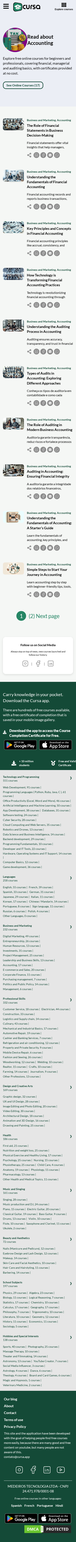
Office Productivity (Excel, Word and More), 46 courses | (37, 800)
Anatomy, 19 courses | (16, 1169)
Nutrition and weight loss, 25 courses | (26, 1150)
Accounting (64, 120)
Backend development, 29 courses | (24, 839)
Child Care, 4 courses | (51, 1164)
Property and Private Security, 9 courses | (28, 1047)
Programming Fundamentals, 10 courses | (28, 844)
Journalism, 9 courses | (44, 1071)
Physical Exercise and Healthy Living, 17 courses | (32, 1155)
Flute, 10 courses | (14, 1223)
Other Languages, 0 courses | (20, 916)
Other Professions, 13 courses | (22, 1076)
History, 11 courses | (15, 1321)
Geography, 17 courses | (45, 1307)
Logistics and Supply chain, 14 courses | (26, 1019)
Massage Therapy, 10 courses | (21, 1351)
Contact (10, 1413)
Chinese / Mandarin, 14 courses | (48, 901)
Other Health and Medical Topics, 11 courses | (30, 1179)
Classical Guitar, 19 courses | (20, 1214)
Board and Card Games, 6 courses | (50, 1375)
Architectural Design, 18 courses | (23, 1115)
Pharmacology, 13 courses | (19, 1174)
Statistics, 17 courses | (16, 1302)
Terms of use (13, 1420)
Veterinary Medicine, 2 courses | (22, 1385)
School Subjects (12, 1284)
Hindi (59, 1505)
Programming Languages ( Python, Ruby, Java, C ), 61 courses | (34, 794)
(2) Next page (44, 616)
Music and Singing (14, 1191)
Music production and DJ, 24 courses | (26, 1204)
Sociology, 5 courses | (15, 1326)
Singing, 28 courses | (15, 1199)
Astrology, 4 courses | (16, 1370)
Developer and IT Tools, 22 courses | (24, 848)
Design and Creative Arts (18, 1088)
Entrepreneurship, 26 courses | (21, 941)
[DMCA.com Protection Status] (47, 1529)
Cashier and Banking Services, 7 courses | (27, 1038)
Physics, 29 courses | (15, 1292)
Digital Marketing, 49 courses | (21, 936)
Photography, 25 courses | (43, 1346)
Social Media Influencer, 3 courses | (24, 1365)
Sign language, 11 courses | (48, 906)
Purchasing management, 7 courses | (25, 979)
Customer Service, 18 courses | (21, 1009)
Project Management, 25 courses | (23, 955)
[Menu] (6, 6)
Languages (10, 878)
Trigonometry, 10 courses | (48, 1312)
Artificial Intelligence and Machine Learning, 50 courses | (37, 805)
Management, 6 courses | (18, 989)
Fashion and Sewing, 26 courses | (22, 1057)
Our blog (10, 1399)
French (29, 1505)
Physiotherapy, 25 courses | (19, 1164)
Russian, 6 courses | (14, 911)
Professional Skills (14, 1000)
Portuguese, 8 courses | (17, 906)
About (9, 1406)
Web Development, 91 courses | (22, 787)
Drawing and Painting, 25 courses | (24, 1125)
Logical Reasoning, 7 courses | (47, 1297)
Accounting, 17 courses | (18, 965)
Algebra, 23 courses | (41, 1292)
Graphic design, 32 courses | (20, 1096)
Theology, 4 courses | (15, 1375)
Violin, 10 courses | (39, 1218)
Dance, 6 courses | (41, 1370)
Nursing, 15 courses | (46, 1160)
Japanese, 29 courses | (16, 896)
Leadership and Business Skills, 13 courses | (29, 960)
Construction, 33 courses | (19, 1014)
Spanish (16, 1505)
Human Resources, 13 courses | (22, 945)
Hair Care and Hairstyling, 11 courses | (26, 1267)
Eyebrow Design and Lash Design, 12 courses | (30, 1253)
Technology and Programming (21, 778)
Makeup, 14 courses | (15, 1258)
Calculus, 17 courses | (16, 1307)
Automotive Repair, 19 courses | (22, 1033)
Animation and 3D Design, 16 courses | (26, 1120)
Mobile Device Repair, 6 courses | (23, 1052)
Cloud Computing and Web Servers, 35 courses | (32, 824)
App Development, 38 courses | (22, 810)
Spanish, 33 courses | (15, 892)
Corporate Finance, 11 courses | (22, 974)
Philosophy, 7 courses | (16, 1312)
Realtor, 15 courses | (15, 1066)
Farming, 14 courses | (16, 1071)
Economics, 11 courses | (43, 1321)
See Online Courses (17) (23, 85)
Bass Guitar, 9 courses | (53, 1214)
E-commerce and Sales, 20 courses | (24, 969)
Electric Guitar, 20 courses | (43, 1209)
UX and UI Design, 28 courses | (21, 1101)
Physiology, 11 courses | (45, 1169)
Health (10, 1137)
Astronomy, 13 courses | (17, 1361)
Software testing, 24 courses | (20, 815)
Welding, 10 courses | (50, 1062)
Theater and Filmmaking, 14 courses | (25, 1356)
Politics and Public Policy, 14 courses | (26, 984)
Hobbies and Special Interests (21, 1338)
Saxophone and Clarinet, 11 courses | (48, 1223)
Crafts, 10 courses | (40, 1066)
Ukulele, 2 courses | (14, 1228)
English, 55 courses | (15, 887)
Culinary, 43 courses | (16, 1023)
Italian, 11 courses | (42, 896)
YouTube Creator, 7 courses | (51, 1361)
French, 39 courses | (41, 887)
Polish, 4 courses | (38, 911)
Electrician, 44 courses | (56, 1009)
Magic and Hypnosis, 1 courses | (22, 1380)
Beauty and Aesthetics (16, 1240)
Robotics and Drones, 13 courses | (23, 829)
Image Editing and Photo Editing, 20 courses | (30, 1106)
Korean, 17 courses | (15, 901)
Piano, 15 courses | (14, 1209)
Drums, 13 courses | (15, 1218)
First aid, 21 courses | (15, 1145)
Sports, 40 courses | (14, 1346)
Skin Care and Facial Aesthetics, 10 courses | (29, 1263)
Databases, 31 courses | (56, 810)
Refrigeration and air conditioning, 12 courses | (31, 1043)
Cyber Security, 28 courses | (19, 820)
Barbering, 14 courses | (17, 1272)
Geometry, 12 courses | (46, 1316)
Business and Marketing (41, 120)
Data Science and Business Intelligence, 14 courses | (34, 834)
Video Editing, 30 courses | (19, 1111)
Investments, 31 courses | (18, 950)
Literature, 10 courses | (17, 1316)
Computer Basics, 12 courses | (21, 862)
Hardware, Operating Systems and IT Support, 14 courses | (37, 855)
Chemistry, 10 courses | (45, 1302)
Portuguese (45, 1505)
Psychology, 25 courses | (17, 1160)
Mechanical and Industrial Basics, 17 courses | (30, 1028)
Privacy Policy (15, 1426)
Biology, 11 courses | (15, 1297)
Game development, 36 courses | (22, 867)
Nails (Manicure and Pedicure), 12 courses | (29, 1248)
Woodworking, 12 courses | (19, 1062)
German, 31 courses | (42, 892)
